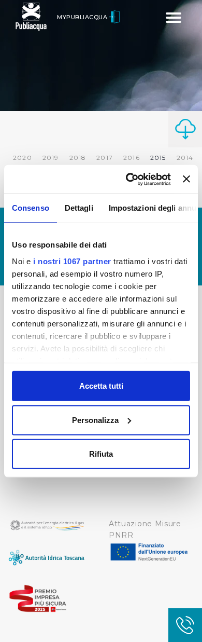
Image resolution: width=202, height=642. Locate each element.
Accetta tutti (101, 385)
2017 (104, 157)
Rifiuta (101, 453)
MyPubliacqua (83, 17)
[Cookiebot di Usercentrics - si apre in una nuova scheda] (128, 179)
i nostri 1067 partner (72, 260)
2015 (158, 157)
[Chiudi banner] (186, 179)
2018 (77, 157)
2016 (131, 157)
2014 (185, 157)
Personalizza (95, 419)
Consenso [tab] (30, 207)
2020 (22, 157)
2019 (50, 157)
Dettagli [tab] (79, 207)
